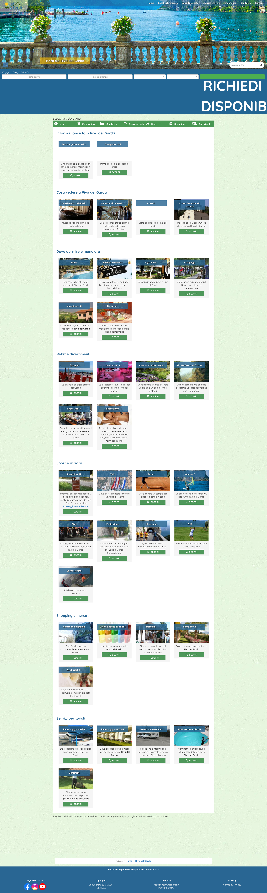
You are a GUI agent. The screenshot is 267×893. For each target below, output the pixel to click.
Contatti (259, 3)
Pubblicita (101, 887)
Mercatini (151, 626)
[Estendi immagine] (5, 64)
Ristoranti (112, 306)
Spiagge (74, 365)
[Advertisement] (133, 838)
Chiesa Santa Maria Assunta (189, 205)
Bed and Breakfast (113, 262)
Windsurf (190, 474)
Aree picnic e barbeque (151, 365)
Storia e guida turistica (74, 144)
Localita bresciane (168, 3)
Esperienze (230, 3)
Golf (189, 524)
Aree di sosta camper (151, 729)
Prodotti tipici (74, 670)
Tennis (151, 474)
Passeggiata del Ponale (75, 506)
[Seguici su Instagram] (34, 886)
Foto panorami (113, 144)
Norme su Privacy (232, 884)
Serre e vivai (189, 626)
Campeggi (189, 262)
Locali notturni (112, 365)
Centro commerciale (74, 626)
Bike (74, 524)
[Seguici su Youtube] (42, 886)
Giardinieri (74, 772)
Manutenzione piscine (189, 729)
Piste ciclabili (74, 474)
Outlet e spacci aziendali (113, 626)
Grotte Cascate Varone (189, 365)
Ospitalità (245, 3)
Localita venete (190, 3)
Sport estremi (74, 570)
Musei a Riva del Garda (74, 203)
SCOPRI (77, 175)
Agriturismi (151, 262)
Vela (112, 474)
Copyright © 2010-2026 (101, 884)
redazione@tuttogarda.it (166, 884)
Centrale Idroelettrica (112, 203)
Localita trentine (212, 3)
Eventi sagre (74, 408)
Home (151, 3)
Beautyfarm (112, 408)
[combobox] (150, 76)
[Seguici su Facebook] (27, 886)
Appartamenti (74, 306)
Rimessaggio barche (74, 729)
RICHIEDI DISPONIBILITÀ (233, 78)
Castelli (151, 203)
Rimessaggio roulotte (112, 729)
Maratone (151, 524)
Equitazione (112, 524)
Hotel (74, 262)
